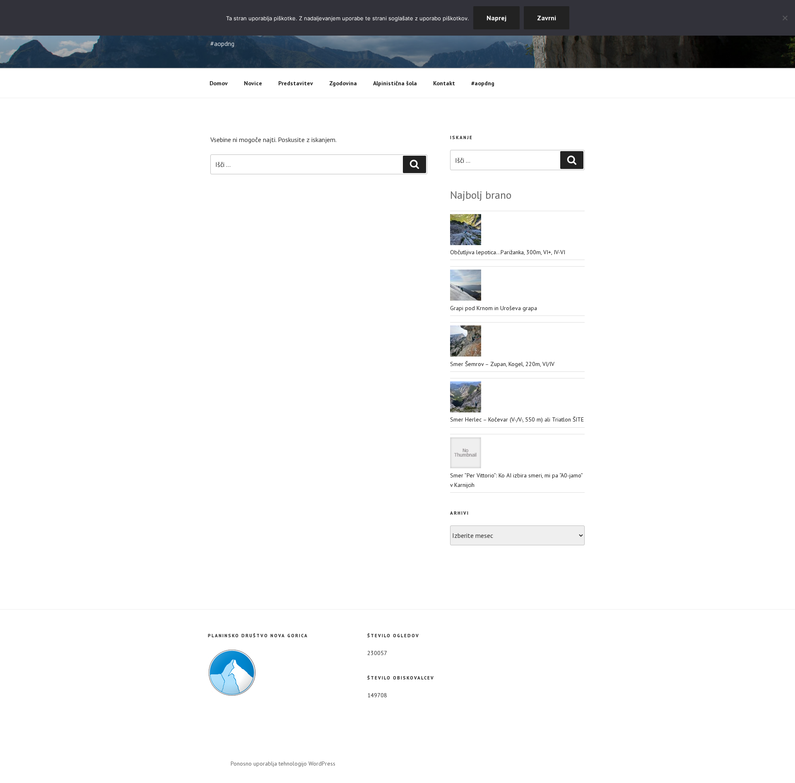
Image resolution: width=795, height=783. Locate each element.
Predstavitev (295, 83)
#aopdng (482, 83)
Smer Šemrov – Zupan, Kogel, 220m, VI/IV (502, 364)
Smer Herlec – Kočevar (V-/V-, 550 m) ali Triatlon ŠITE (517, 419)
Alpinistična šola (395, 83)
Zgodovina (343, 83)
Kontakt (444, 83)
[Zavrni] (785, 18)
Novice (253, 83)
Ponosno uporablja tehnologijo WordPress (283, 763)
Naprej (496, 18)
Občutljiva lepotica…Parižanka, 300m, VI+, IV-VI (507, 252)
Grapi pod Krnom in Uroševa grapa (493, 308)
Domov (219, 83)
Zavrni (546, 18)
